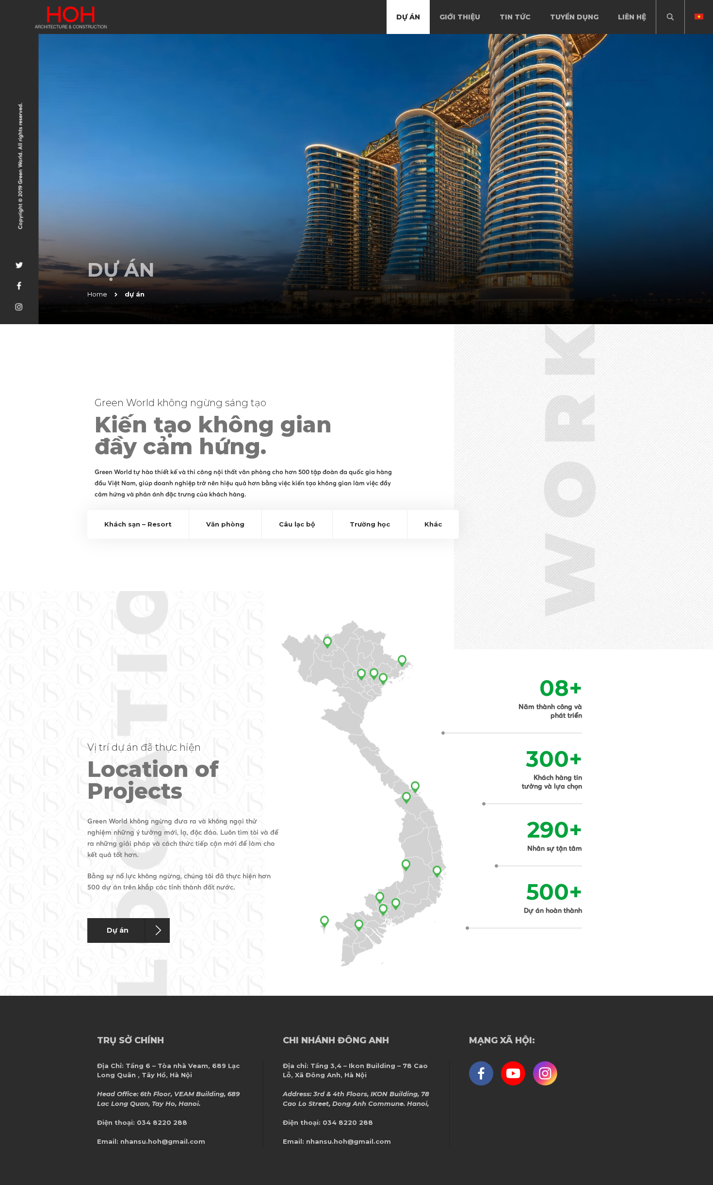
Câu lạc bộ (297, 524)
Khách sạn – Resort (138, 524)
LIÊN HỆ (632, 17)
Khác (433, 524)
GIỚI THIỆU (459, 17)
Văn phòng (225, 524)
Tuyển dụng (574, 17)
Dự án (118, 930)
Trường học (370, 524)
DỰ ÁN (408, 17)
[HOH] (70, 17)
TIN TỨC (515, 17)
